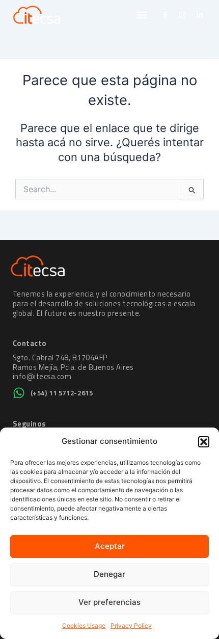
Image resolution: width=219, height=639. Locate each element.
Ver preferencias (109, 602)
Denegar (109, 574)
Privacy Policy (131, 625)
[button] (204, 442)
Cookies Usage (83, 625)
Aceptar (110, 546)
